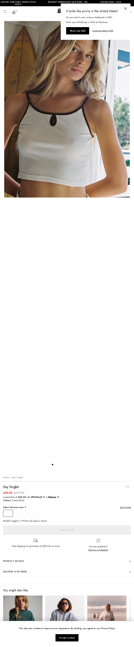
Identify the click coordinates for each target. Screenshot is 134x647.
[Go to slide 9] (80, 464)
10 (18, 513)
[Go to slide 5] (66, 464)
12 (28, 513)
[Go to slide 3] (59, 464)
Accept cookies (67, 637)
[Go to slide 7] (73, 464)
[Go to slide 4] (63, 464)
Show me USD (77, 31)
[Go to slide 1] (52, 464)
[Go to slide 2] (56, 464)
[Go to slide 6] (70, 464)
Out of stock (67, 530)
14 (37, 513)
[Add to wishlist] (127, 487)
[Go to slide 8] (77, 464)
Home (6, 477)
